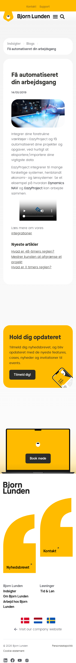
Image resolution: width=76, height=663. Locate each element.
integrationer (21, 233)
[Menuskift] (55, 16)
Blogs (30, 43)
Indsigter (14, 43)
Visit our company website (40, 629)
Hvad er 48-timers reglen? (32, 251)
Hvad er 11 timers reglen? (31, 267)
